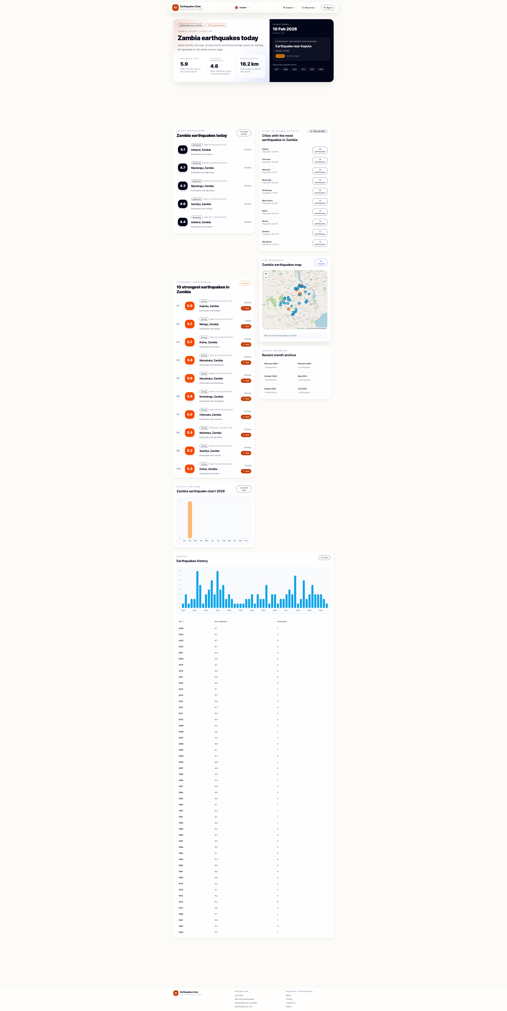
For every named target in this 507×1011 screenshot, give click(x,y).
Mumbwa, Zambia (210, 432)
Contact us (290, 1003)
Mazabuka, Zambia (211, 360)
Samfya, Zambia (209, 451)
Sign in (329, 7)
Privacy (289, 999)
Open (247, 308)
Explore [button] (289, 7)
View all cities (319, 131)
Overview (239, 995)
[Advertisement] (252, 104)
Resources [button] (309, 7)
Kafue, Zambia (208, 342)
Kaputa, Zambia (209, 306)
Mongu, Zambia (209, 324)
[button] (266, 274)
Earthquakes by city (243, 1006)
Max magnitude (222, 621)
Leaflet (301, 328)
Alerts (288, 995)
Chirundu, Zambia (210, 414)
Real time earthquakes (244, 999)
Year (181, 621)
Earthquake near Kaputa (293, 46)
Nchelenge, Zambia (211, 396)
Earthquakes (283, 621)
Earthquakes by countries (246, 1003)
